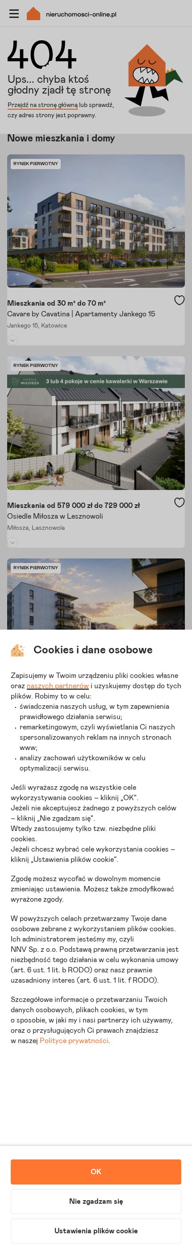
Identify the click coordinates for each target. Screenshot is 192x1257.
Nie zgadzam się (96, 1201)
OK (96, 1172)
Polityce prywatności (74, 1040)
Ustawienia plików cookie (96, 1231)
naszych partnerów (58, 686)
